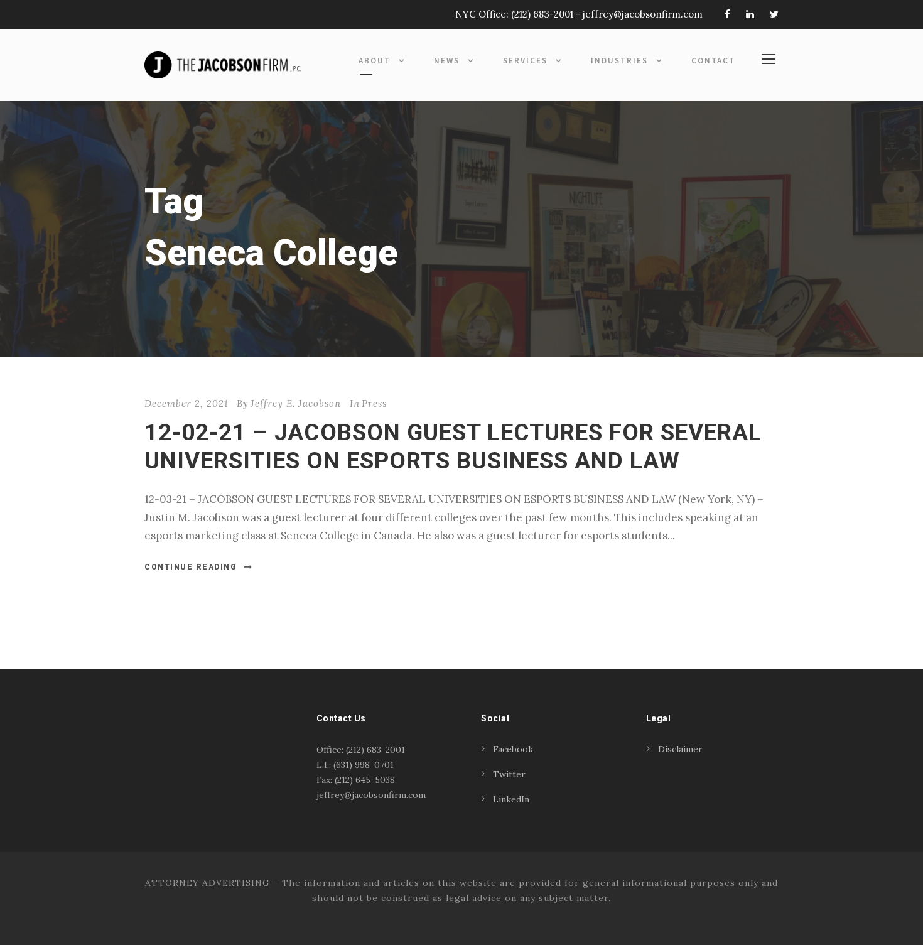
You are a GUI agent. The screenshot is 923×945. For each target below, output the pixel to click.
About (375, 60)
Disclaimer (680, 749)
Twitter (509, 774)
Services (525, 60)
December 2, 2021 (186, 403)
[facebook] (727, 14)
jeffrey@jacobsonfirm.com (643, 14)
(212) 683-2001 (542, 14)
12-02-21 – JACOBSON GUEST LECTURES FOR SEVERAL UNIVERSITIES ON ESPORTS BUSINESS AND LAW (453, 446)
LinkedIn (511, 799)
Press (374, 403)
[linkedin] (750, 14)
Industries (619, 60)
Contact (713, 60)
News (447, 60)
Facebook (513, 749)
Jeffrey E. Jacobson (296, 403)
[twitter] (774, 14)
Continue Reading (190, 567)
